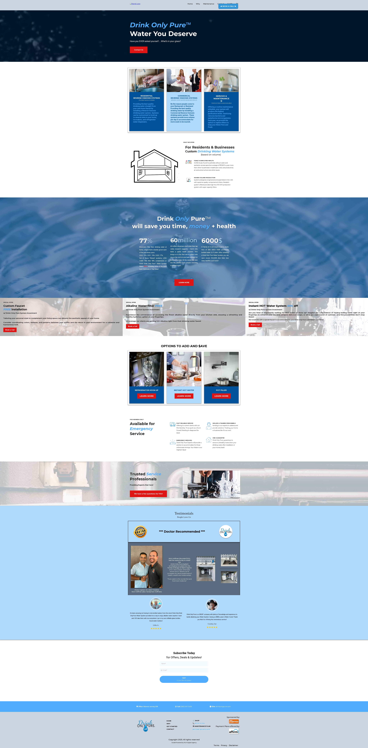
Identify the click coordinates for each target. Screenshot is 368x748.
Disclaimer (233, 745)
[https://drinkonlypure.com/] (145, 725)
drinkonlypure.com (223, 706)
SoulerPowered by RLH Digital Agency (184, 742)
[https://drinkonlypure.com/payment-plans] (227, 731)
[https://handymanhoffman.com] (227, 721)
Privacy (224, 745)
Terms (217, 745)
